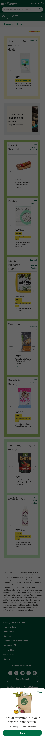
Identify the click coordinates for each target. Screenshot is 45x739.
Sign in (22, 733)
